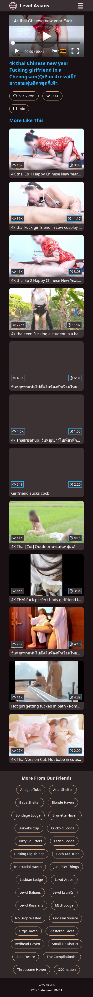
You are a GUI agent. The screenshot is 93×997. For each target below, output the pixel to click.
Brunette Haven (65, 815)
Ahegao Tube (30, 789)
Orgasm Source (65, 918)
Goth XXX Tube (67, 854)
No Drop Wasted (28, 918)
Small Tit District (65, 944)
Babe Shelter (29, 802)
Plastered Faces (62, 931)
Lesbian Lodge (31, 879)
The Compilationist (62, 956)
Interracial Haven (28, 866)
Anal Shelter (63, 789)
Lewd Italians (30, 892)
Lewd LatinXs (63, 892)
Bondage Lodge (28, 815)
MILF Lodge (64, 905)
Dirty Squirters (30, 841)
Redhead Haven (27, 944)
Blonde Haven (63, 802)
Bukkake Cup (29, 828)
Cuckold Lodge (62, 828)
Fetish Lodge (64, 841)
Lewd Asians (34, 5)
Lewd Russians (31, 905)
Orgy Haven (28, 931)
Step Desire (25, 956)
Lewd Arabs (64, 879)
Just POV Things (66, 866)
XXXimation (67, 969)
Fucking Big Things (29, 854)
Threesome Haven (31, 969)
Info (21, 108)
